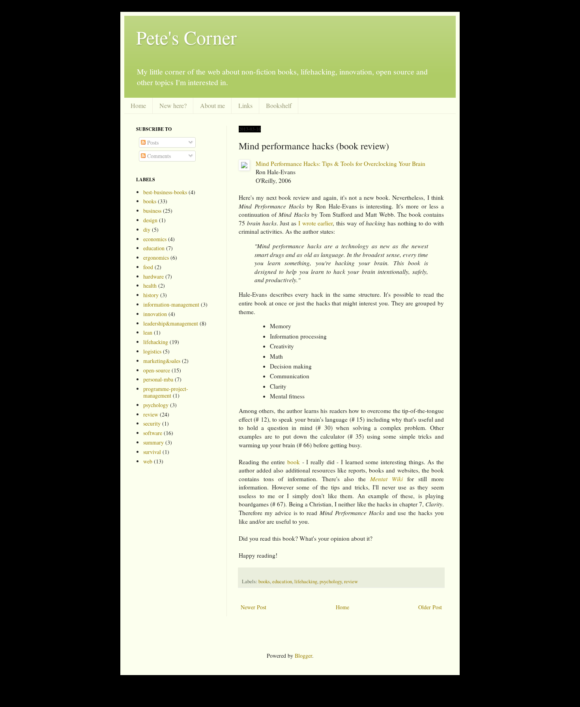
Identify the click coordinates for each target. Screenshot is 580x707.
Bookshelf (279, 105)
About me (212, 105)
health (150, 285)
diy (146, 229)
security (152, 423)
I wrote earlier (315, 223)
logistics (152, 351)
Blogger (303, 655)
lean (147, 332)
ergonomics (156, 257)
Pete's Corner (186, 37)
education (282, 581)
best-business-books (165, 192)
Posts (152, 142)
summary (153, 442)
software (152, 433)
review (351, 581)
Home (138, 105)
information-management (171, 304)
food (148, 267)
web (147, 461)
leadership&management (170, 323)
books (264, 581)
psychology (331, 581)
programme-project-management (165, 392)
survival (152, 452)
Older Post (430, 607)
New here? (173, 105)
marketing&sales (161, 361)
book (293, 462)
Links (245, 105)
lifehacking (305, 581)
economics (155, 239)
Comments (158, 156)
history (151, 295)
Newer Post (253, 607)
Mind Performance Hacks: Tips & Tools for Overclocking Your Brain (340, 163)
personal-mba (158, 379)
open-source (156, 370)
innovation (155, 314)
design (150, 220)
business (152, 210)
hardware (153, 276)
